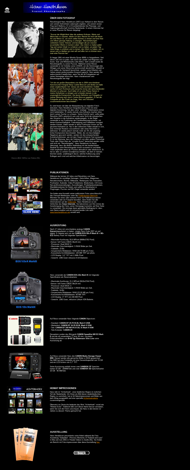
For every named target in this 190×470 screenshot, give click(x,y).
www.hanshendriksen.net (60, 212)
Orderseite (72, 202)
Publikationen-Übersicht (88, 196)
